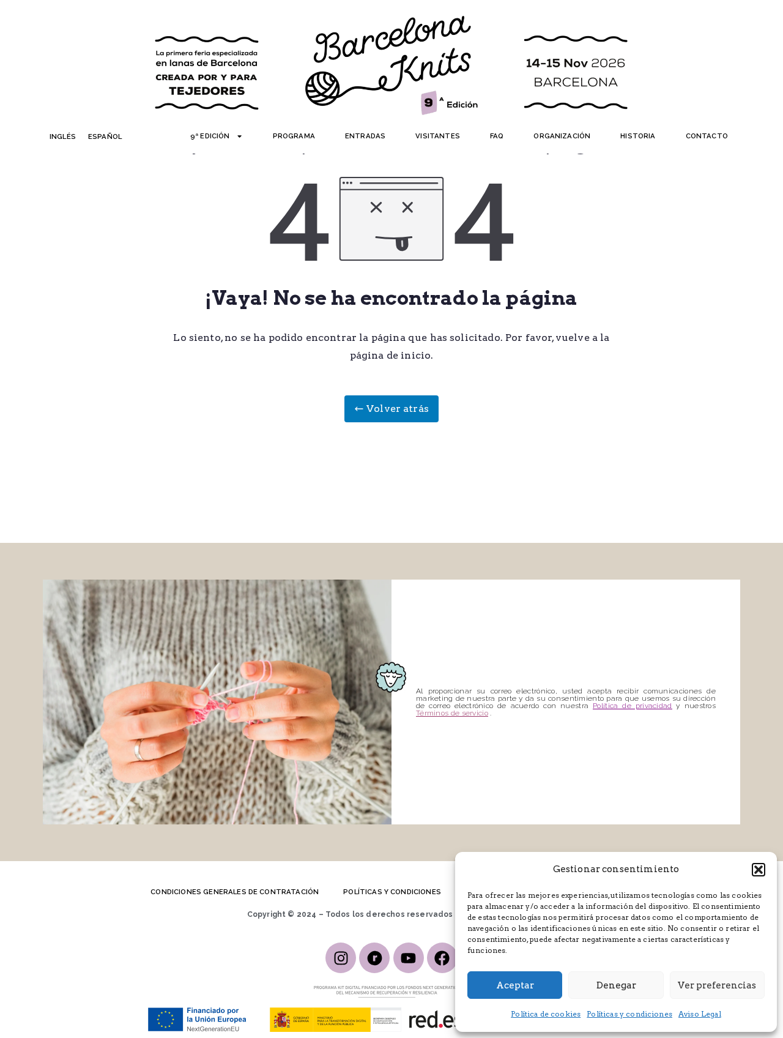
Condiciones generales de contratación (234, 891)
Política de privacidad (632, 705)
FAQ (496, 136)
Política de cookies (546, 1013)
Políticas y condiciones (629, 1013)
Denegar (616, 985)
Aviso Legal (699, 1013)
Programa (294, 136)
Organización (561, 136)
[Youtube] (408, 958)
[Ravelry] (374, 958)
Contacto (707, 136)
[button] (758, 870)
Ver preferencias (717, 985)
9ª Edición (210, 136)
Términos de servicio (452, 713)
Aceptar (515, 985)
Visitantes (437, 136)
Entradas (365, 136)
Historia (637, 136)
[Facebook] (442, 958)
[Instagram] (340, 958)
